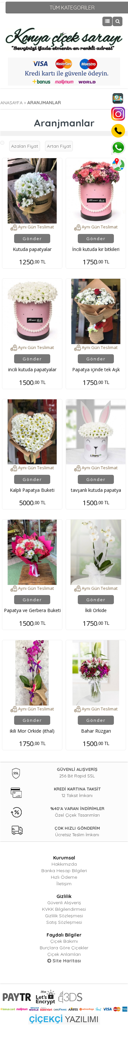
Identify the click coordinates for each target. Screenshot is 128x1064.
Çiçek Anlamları (64, 954)
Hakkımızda (64, 864)
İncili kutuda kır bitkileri (95, 249)
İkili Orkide (96, 610)
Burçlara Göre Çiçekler (64, 948)
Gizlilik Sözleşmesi (64, 916)
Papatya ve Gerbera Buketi (32, 610)
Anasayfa (11, 103)
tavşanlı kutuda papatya (96, 490)
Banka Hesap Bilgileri (64, 870)
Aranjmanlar (44, 103)
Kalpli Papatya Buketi (32, 490)
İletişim (64, 884)
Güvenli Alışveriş (64, 903)
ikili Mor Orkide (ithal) (32, 731)
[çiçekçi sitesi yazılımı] (64, 1019)
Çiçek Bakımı (64, 941)
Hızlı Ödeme (64, 877)
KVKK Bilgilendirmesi (64, 909)
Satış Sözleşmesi (64, 922)
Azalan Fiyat (24, 146)
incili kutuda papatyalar (32, 369)
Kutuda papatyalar (32, 249)
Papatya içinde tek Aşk (96, 369)
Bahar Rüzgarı (96, 731)
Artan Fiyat (59, 146)
